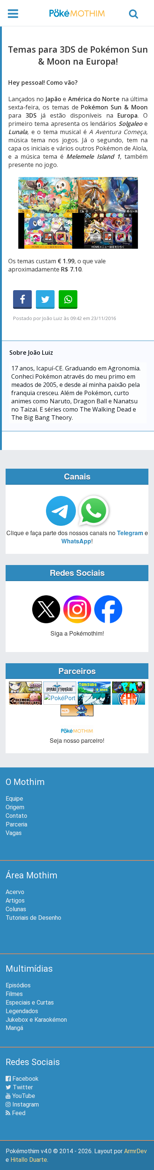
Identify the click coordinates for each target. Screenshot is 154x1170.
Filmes (14, 993)
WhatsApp (76, 541)
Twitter (22, 1087)
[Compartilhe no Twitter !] (45, 299)
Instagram (25, 1104)
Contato (16, 815)
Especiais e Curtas (30, 1002)
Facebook (24, 1078)
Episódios (18, 985)
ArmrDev (135, 1151)
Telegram (130, 532)
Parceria (16, 824)
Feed (17, 1113)
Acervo (15, 892)
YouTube (23, 1095)
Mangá (14, 1027)
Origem (15, 807)
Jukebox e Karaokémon (36, 1019)
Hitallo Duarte (28, 1159)
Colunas (16, 909)
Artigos (15, 900)
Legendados (22, 1011)
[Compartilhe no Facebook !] (22, 299)
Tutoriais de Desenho (33, 917)
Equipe (14, 798)
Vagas (14, 833)
